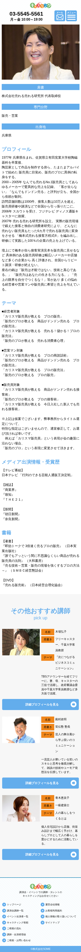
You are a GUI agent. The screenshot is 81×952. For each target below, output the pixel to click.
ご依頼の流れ (14, 928)
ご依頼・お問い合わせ (19, 940)
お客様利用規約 (53, 910)
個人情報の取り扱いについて (60, 916)
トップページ (14, 904)
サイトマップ (52, 922)
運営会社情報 (52, 904)
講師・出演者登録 (16, 934)
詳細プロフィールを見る (42, 704)
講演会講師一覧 (15, 910)
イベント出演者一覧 (17, 916)
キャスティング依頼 (17, 922)
